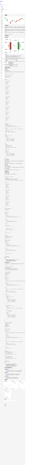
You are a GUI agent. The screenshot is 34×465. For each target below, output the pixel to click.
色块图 (1, 35)
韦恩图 (1, 36)
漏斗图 (1, 60)
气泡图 (1, 33)
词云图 (1, 70)
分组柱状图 (2, 26)
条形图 (23, 167)
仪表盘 (1, 66)
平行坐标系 (2, 32)
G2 (0, 3)
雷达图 (1, 48)
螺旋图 (1, 69)
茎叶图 (1, 29)
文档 (1, 6)
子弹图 (1, 73)
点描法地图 (2, 20)
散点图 (1, 63)
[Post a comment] (24, 25)
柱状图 (1, 45)
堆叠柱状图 (2, 23)
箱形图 (1, 51)
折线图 (1, 42)
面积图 (15, 169)
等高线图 (2, 67)
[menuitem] (2, 14)
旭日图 (1, 39)
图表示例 (2, 7)
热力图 (1, 57)
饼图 (1, 54)
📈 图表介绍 (2, 14)
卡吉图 (1, 76)
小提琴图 (2, 38)
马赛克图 (2, 17)
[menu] (2, 46)
